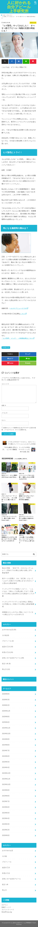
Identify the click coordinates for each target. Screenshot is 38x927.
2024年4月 (6, 767)
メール (4, 413)
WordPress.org (7, 912)
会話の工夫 (7, 646)
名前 (4, 405)
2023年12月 (6, 773)
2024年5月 (6, 762)
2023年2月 (6, 830)
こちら (22, 314)
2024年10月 (6, 733)
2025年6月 (6, 722)
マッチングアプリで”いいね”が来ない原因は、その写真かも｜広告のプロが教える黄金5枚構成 (18, 604)
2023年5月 (6, 813)
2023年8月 (6, 796)
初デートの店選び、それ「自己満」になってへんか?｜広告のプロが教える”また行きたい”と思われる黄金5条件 (18, 581)
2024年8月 (6, 745)
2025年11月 (6, 711)
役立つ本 (6, 663)
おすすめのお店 (9, 629)
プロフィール (8, 641)
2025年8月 (6, 716)
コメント (5, 384)
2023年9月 (6, 790)
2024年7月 (6, 750)
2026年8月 (6, 694)
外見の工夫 (6, 347)
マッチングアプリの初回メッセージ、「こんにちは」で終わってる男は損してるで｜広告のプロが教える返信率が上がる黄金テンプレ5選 (18, 592)
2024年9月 (6, 739)
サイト (4, 420)
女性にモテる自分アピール (13, 658)
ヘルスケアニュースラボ (18, 308)
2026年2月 (6, 705)
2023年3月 (6, 824)
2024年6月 (6, 756)
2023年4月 (6, 818)
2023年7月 (6, 801)
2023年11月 (6, 779)
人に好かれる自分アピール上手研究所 (19, 6)
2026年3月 (6, 699)
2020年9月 (6, 835)
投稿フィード (6, 907)
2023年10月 (6, 784)
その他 (5, 635)
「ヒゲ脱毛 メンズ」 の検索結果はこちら (17, 338)
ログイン (5, 905)
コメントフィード (8, 909)
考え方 (6, 669)
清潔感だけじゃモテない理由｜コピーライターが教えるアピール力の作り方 (17, 613)
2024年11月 (6, 728)
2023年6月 (6, 807)
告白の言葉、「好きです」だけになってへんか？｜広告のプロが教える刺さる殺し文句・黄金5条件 (17, 570)
